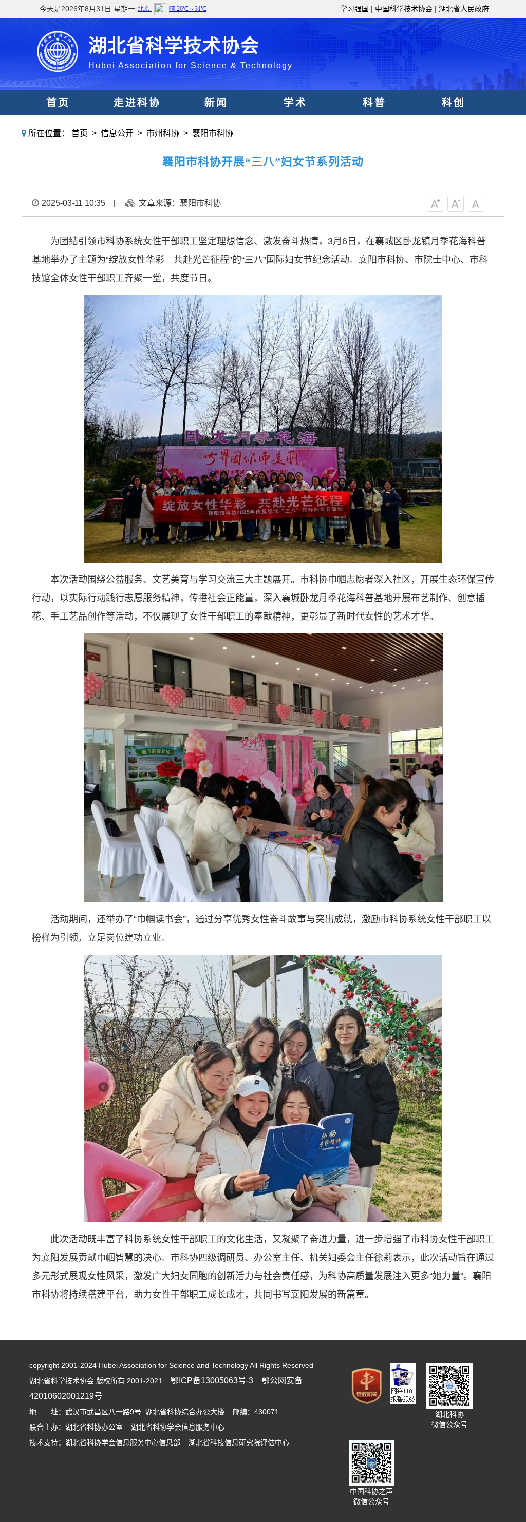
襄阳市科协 (212, 133)
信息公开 (117, 133)
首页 (58, 102)
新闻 (216, 102)
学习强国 (354, 9)
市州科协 (162, 133)
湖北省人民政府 (464, 9)
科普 (374, 102)
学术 (295, 102)
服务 (295, 128)
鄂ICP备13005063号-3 (212, 1380)
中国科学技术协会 (404, 9)
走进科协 (137, 102)
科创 (453, 102)
